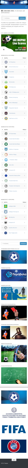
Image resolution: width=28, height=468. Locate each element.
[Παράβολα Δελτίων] (14, 280)
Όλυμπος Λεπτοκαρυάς (14, 185)
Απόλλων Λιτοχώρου (14, 149)
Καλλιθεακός (12, 113)
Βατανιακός (12, 82)
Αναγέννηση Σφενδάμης (14, 144)
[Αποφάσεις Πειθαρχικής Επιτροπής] (14, 339)
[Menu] (26, 7)
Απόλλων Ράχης (12, 154)
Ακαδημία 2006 (12, 206)
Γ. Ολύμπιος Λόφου (13, 159)
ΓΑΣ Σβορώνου (12, 87)
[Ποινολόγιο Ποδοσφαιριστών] (14, 319)
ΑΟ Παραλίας (12, 62)
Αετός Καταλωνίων (13, 66)
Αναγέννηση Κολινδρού (14, 138)
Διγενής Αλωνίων (13, 227)
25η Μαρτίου (12, 217)
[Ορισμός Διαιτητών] (14, 299)
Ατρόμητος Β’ (12, 222)
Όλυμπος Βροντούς (13, 180)
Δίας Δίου (11, 164)
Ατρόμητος (11, 77)
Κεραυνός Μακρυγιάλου (14, 175)
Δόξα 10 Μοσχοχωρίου (14, 92)
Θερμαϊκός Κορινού (13, 108)
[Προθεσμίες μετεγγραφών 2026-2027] (14, 263)
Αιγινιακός (11, 71)
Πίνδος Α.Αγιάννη (13, 191)
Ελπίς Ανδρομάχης (13, 102)
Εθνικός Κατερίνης (13, 97)
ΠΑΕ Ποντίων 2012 (13, 118)
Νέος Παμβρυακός (13, 232)
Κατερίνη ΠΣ (12, 170)
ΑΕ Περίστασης (12, 133)
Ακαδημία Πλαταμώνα (14, 211)
